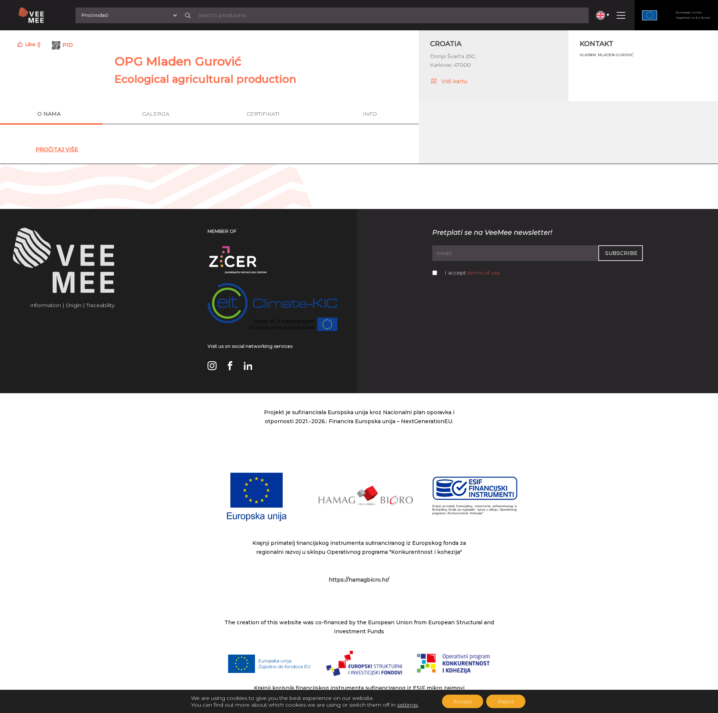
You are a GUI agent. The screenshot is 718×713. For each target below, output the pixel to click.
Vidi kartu (454, 81)
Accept (462, 701)
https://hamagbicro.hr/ (359, 579)
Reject (505, 701)
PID (67, 45)
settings (407, 704)
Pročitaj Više (57, 149)
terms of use (483, 272)
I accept (472, 272)
